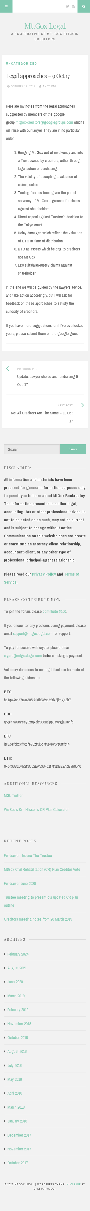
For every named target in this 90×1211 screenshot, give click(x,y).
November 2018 (19, 1023)
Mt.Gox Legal (45, 26)
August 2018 (17, 1051)
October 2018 (18, 1037)
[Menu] (6, 6)
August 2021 (17, 968)
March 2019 (16, 996)
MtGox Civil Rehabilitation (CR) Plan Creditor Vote (42, 869)
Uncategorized (21, 63)
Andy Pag (49, 86)
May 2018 (15, 1079)
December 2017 (19, 1135)
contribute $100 (54, 611)
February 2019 (18, 1009)
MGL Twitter (13, 795)
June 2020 (15, 981)
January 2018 (17, 1121)
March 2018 (16, 1107)
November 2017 (19, 1149)
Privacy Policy (44, 574)
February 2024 (18, 954)
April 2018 (15, 1093)
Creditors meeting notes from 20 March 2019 (38, 919)
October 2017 (18, 1162)
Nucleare (73, 1184)
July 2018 (15, 1065)
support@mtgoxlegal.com (32, 633)
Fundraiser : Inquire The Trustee (28, 855)
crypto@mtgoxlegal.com (23, 655)
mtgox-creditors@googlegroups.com (44, 122)
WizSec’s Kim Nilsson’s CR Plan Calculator (36, 809)
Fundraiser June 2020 (20, 883)
